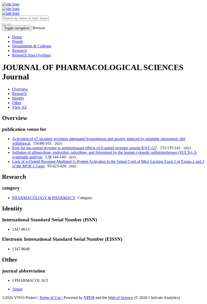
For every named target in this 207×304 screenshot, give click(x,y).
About (17, 289)
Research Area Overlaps (31, 55)
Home (17, 37)
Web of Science (120, 297)
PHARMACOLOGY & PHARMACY (43, 198)
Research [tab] (19, 94)
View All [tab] (19, 107)
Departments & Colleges (31, 46)
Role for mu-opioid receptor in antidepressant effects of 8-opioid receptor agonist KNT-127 (84, 148)
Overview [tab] (20, 89)
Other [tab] (16, 103)
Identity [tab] (18, 98)
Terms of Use (50, 297)
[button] (4, 24)
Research (19, 50)
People (17, 41)
